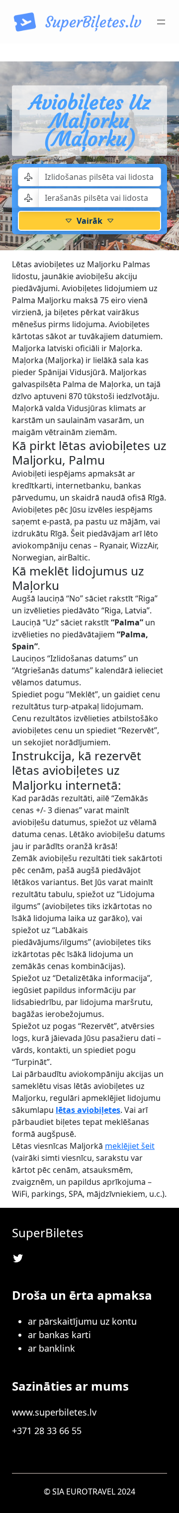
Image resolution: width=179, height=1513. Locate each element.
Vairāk (89, 220)
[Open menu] (161, 22)
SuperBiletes (48, 1232)
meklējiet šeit (130, 1145)
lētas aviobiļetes (88, 1109)
